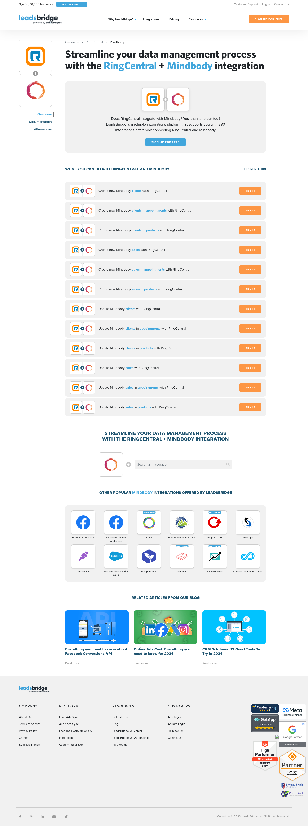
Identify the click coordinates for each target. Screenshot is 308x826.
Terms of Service (30, 724)
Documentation (40, 121)
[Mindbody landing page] (35, 90)
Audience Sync (69, 724)
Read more (72, 663)
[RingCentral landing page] (35, 56)
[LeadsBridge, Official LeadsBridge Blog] (40, 19)
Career (23, 738)
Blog (115, 724)
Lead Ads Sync (68, 717)
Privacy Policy (28, 731)
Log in (266, 4)
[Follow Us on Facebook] (20, 816)
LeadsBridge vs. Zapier (127, 731)
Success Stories (29, 745)
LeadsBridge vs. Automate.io (131, 738)
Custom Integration (71, 745)
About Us (25, 717)
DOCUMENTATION (254, 169)
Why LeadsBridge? (120, 19)
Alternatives (43, 129)
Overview (44, 114)
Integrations (151, 19)
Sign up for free (165, 142)
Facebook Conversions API (76, 731)
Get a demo (120, 717)
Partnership (120, 745)
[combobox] (184, 464)
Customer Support (246, 4)
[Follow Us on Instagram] (31, 816)
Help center (175, 731)
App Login (174, 717)
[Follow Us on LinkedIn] (42, 816)
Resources (196, 19)
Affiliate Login (176, 724)
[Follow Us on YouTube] (54, 816)
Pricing (174, 19)
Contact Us (281, 4)
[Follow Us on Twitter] (66, 816)
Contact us (175, 738)
